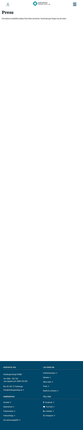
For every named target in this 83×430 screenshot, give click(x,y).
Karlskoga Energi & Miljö (41, 3)
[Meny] (75, 4)
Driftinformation (49, 373)
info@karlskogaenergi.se (12, 390)
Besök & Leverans (50, 391)
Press (45, 386)
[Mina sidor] (8, 4)
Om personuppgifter (11, 420)
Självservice (7, 407)
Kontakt (6, 402)
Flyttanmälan (8, 411)
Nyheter (46, 377)
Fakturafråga (8, 416)
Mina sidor (47, 382)
